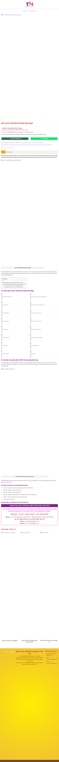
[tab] (3, 152)
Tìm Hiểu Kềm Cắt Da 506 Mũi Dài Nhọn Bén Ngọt (13, 282)
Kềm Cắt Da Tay (21, 144)
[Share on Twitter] (7, 148)
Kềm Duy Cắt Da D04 (36, 144)
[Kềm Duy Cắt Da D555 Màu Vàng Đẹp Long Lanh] (29, 585)
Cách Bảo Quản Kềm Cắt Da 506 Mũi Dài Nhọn (14, 285)
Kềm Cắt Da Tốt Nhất (28, 144)
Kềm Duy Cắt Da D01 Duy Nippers (10, 640)
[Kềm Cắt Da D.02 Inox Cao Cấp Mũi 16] (49, 585)
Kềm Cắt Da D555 (14, 144)
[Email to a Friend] (9, 148)
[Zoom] (3, 119)
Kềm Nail (42, 144)
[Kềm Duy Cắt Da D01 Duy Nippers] (10, 585)
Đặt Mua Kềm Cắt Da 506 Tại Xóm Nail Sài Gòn (14, 287)
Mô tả (3, 152)
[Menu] (2, 4)
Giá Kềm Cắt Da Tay (6, 144)
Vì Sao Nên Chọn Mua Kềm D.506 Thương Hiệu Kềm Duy (14, 284)
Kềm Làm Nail (34, 142)
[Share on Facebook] (5, 148)
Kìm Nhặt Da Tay (33, 11)
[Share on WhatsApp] (2, 148)
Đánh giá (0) (9, 152)
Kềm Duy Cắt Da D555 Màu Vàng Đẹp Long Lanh (29, 641)
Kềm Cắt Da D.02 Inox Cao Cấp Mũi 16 (49, 641)
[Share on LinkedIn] (14, 148)
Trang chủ (24, 11)
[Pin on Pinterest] (12, 148)
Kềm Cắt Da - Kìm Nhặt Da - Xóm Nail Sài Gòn (22, 142)
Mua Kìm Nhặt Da (48, 144)
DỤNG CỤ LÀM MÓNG (9, 142)
